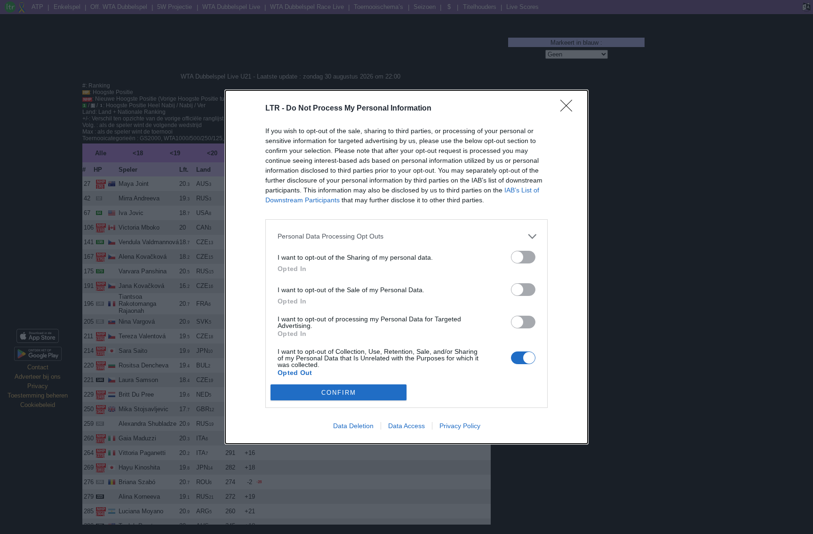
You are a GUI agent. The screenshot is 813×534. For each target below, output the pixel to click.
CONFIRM (338, 392)
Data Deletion (353, 426)
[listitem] (406, 236)
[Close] (569, 109)
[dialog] (406, 267)
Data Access (406, 426)
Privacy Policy (459, 426)
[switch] (523, 257)
